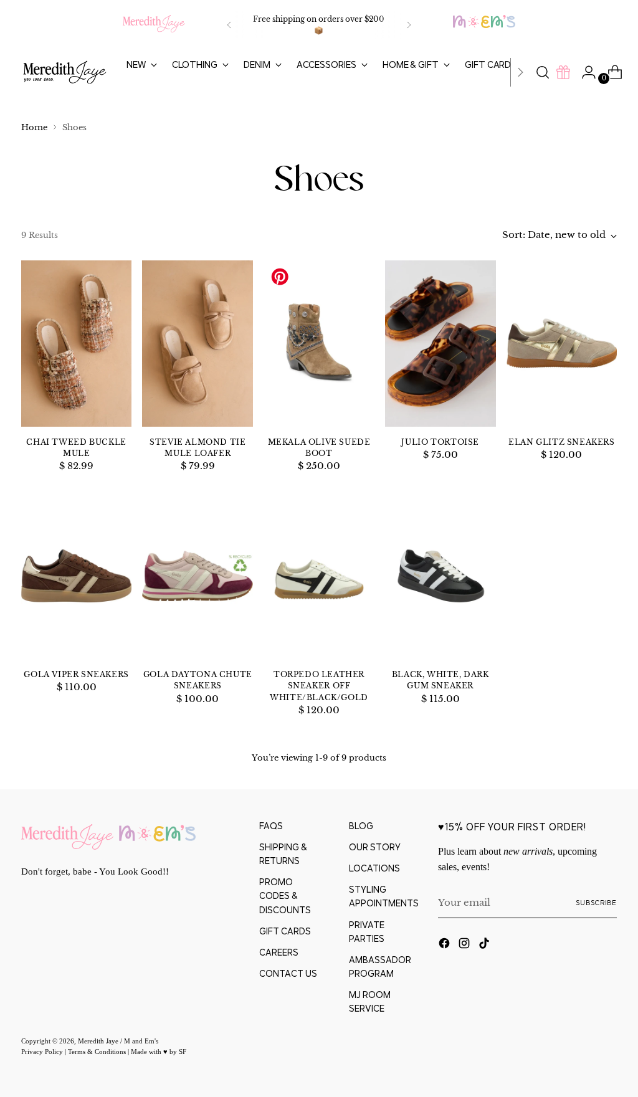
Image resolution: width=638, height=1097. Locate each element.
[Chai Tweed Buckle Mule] (76, 343)
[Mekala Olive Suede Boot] (319, 343)
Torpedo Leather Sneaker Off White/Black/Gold (319, 685)
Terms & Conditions (98, 1051)
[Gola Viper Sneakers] (76, 576)
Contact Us (288, 973)
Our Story (375, 847)
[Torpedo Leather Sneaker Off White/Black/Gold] (319, 576)
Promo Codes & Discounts (285, 895)
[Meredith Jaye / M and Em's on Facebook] (445, 945)
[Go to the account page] (583, 72)
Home (34, 127)
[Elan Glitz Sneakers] (562, 343)
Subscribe (596, 902)
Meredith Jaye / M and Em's (118, 1041)
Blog (361, 826)
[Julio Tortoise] (440, 343)
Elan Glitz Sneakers (561, 442)
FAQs (271, 826)
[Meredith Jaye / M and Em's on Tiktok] (485, 945)
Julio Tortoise (440, 442)
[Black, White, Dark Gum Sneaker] (440, 576)
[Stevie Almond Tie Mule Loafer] (197, 343)
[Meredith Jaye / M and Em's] (64, 72)
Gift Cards (285, 931)
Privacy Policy (43, 1051)
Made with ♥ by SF (158, 1051)
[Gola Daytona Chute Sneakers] (197, 576)
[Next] (408, 25)
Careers (278, 952)
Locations (374, 868)
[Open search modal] (542, 72)
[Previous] (229, 25)
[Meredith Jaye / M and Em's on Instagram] (465, 945)
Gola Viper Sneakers (76, 674)
